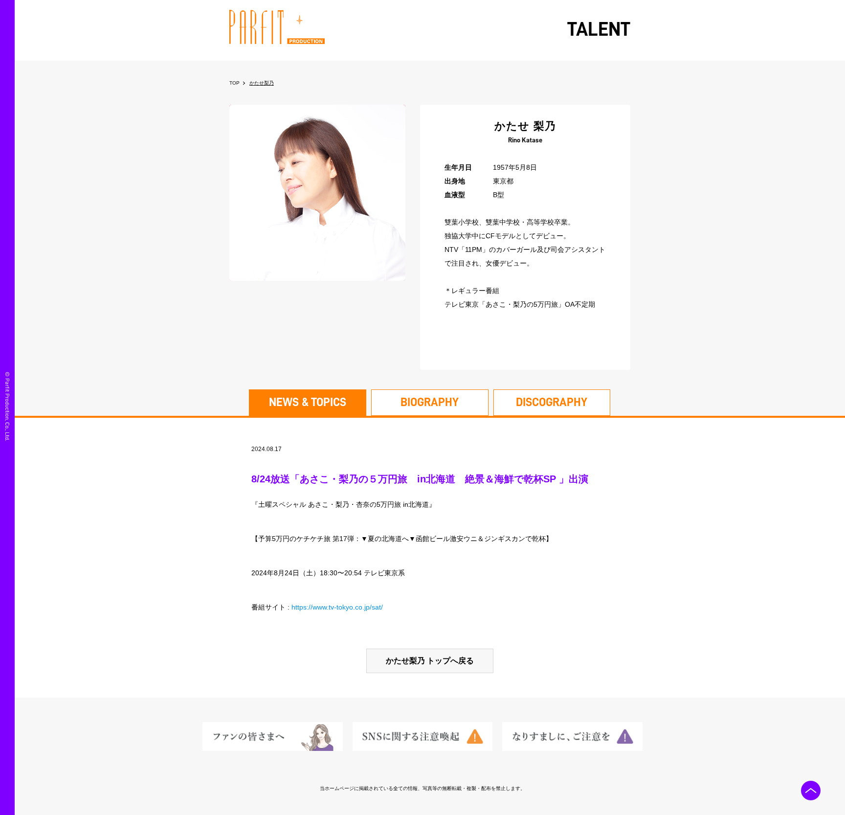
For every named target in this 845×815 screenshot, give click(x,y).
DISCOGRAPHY (551, 402)
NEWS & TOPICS (307, 402)
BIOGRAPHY (429, 402)
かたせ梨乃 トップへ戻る (430, 661)
